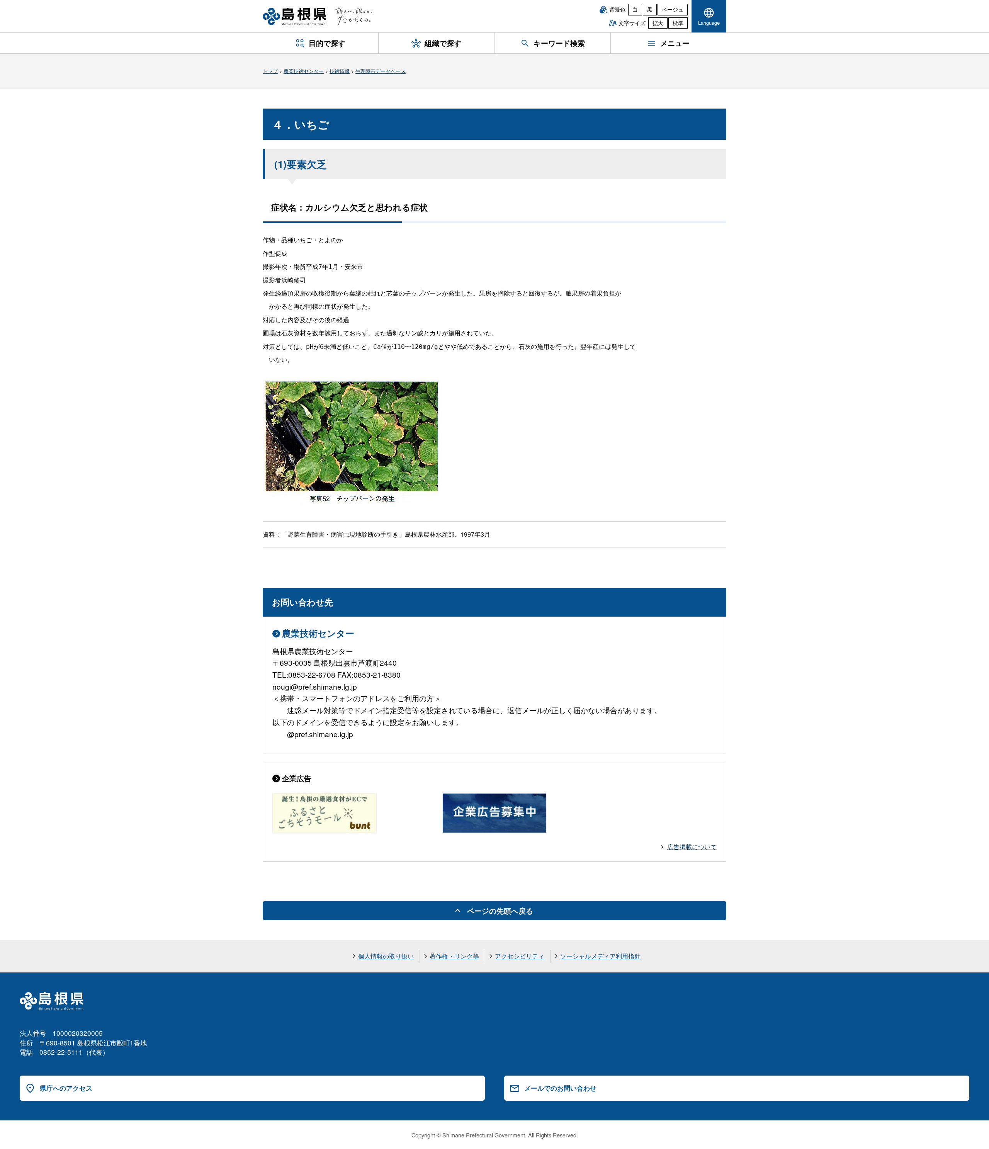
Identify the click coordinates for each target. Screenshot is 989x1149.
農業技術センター (304, 71)
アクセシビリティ (519, 956)
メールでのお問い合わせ (560, 1088)
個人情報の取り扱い (386, 956)
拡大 (658, 23)
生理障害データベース (380, 71)
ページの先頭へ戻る (500, 910)
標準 (678, 23)
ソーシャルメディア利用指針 (600, 956)
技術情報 (340, 71)
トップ (270, 71)
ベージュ (672, 9)
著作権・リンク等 (454, 956)
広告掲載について (692, 846)
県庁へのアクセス (66, 1088)
